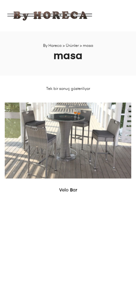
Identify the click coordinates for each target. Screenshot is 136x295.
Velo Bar (68, 190)
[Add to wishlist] (123, 110)
